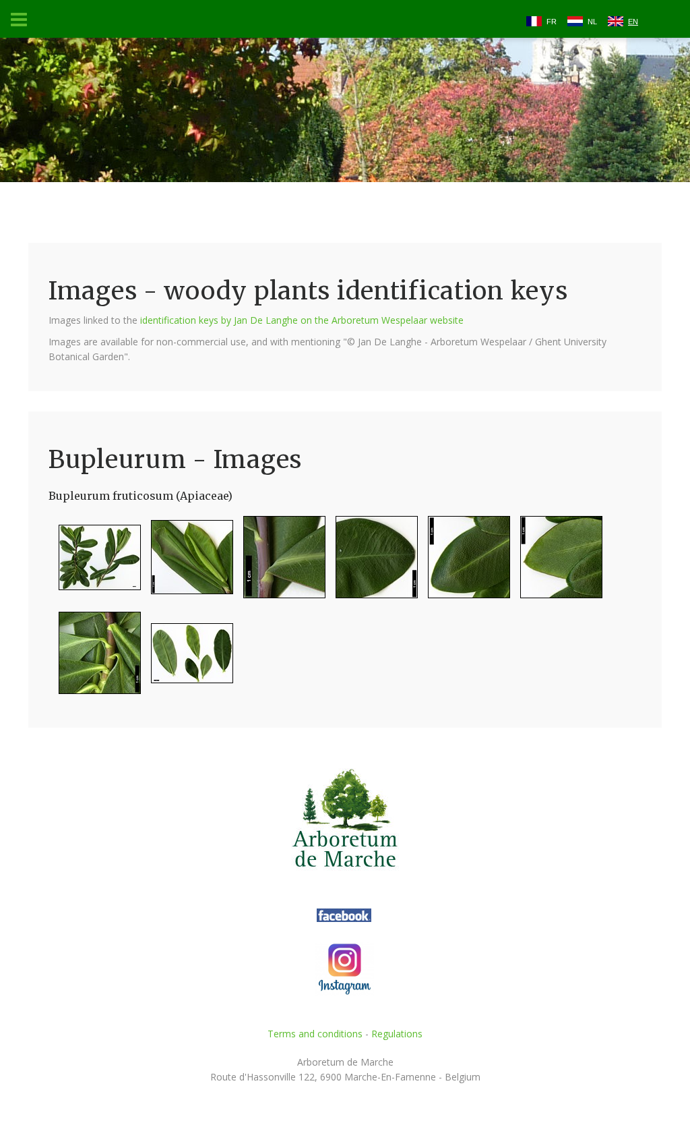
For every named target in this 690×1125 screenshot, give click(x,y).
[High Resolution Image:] (95, 562)
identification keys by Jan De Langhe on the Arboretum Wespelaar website (302, 320)
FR (551, 22)
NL (592, 22)
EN (633, 22)
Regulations (396, 1033)
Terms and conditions (315, 1033)
